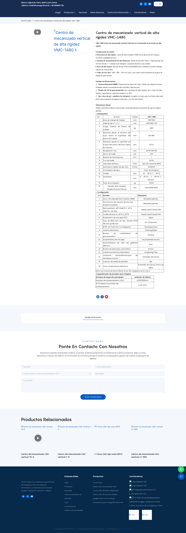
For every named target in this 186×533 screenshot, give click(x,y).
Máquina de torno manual (104, 498)
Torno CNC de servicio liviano (105, 494)
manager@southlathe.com (143, 490)
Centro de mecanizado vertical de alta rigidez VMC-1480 (57, 21)
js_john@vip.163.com (137, 493)
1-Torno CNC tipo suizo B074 (108, 454)
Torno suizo (98, 482)
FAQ (66, 502)
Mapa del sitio (125, 529)
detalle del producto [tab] (93, 317)
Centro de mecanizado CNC (105, 486)
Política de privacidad (73, 510)
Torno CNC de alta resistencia (105, 490)
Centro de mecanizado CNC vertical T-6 (72, 455)
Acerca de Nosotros (72, 494)
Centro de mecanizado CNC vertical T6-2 (35, 455)
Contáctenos (70, 506)
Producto (68, 486)
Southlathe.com (112, 529)
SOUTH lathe (26, 21)
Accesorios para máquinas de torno (108, 502)
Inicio (66, 482)
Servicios (68, 490)
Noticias (67, 498)
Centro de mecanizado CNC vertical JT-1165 (145, 455)
